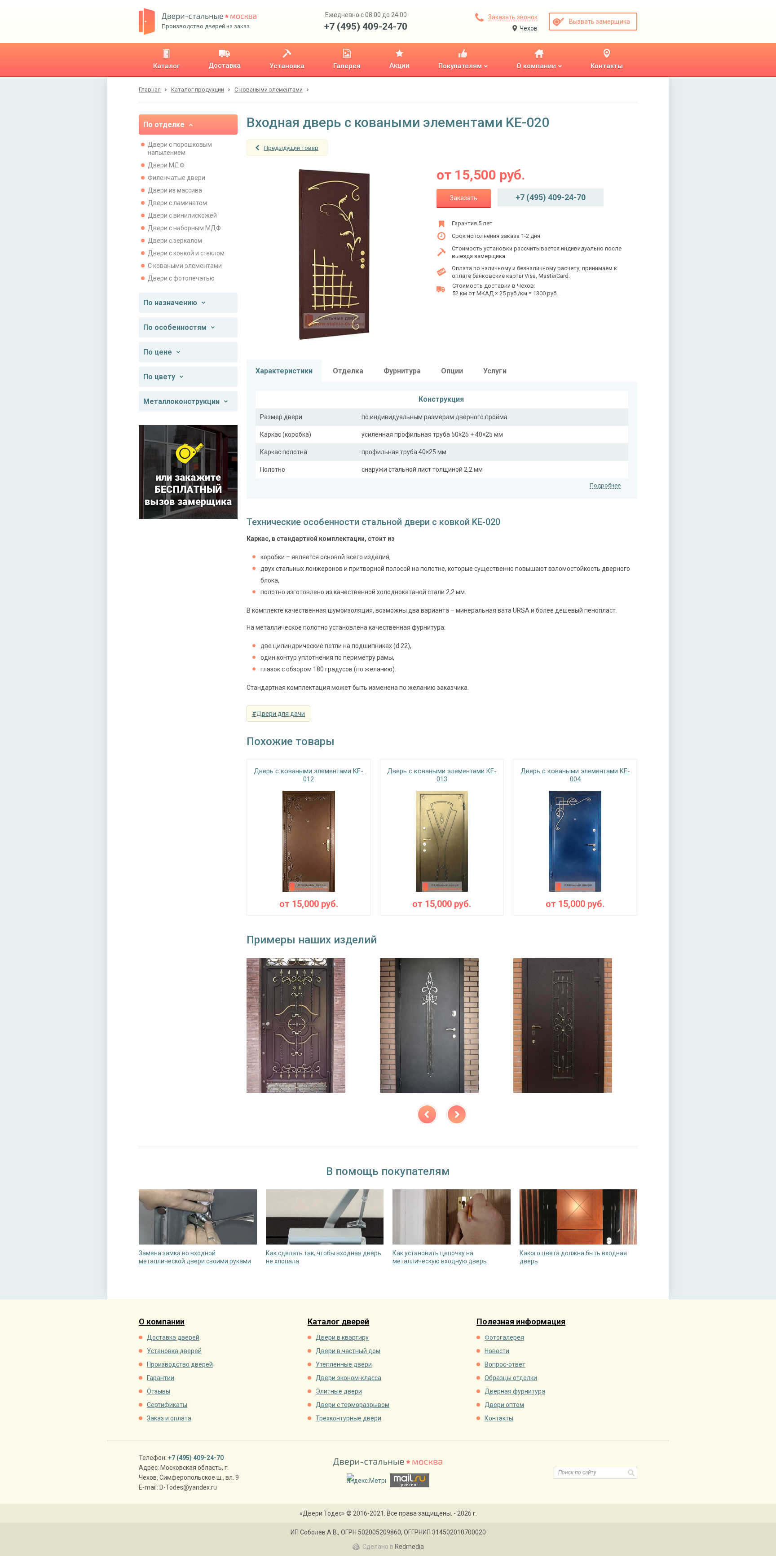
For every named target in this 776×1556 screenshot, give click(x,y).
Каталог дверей (338, 1322)
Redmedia (409, 1546)
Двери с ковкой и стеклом (186, 253)
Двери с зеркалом (175, 240)
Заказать (463, 198)
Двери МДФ (166, 165)
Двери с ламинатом (177, 202)
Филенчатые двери (176, 177)
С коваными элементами (185, 265)
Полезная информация (520, 1322)
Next (457, 1114)
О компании (162, 1322)
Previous (427, 1114)
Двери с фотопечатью (181, 278)
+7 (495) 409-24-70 (365, 26)
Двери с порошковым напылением (180, 148)
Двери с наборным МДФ (184, 228)
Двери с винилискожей (182, 215)
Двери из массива (175, 190)
